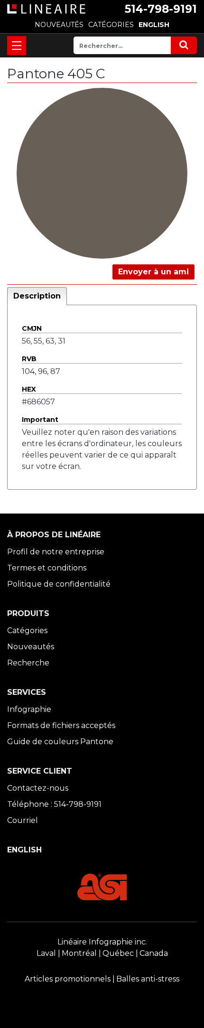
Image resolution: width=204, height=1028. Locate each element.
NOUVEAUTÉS (59, 24)
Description (37, 295)
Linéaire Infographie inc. (102, 941)
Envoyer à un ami (153, 271)
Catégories (27, 630)
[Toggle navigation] (16, 45)
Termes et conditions (46, 567)
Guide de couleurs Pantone (60, 741)
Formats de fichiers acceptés (61, 725)
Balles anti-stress (147, 978)
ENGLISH (154, 24)
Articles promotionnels (68, 978)
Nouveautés (30, 646)
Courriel (22, 820)
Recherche (28, 662)
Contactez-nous (37, 788)
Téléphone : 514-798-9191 (54, 804)
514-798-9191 (161, 9)
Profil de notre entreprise (55, 551)
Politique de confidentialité (59, 584)
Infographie (29, 709)
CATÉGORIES (111, 24)
